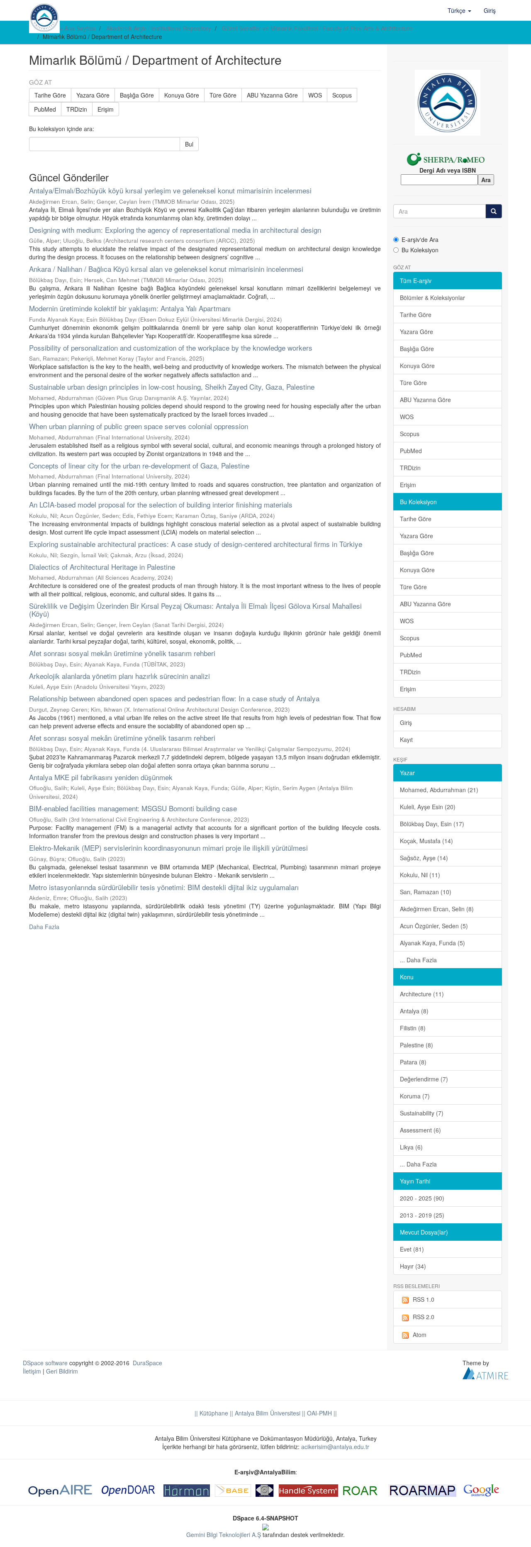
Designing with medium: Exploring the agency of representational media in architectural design (175, 229)
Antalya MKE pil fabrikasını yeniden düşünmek (101, 777)
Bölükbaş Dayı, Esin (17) (432, 824)
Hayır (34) (413, 1266)
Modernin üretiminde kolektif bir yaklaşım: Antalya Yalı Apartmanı (130, 308)
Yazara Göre (93, 95)
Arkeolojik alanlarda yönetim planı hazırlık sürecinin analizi (119, 676)
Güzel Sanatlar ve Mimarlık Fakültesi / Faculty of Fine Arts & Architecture (317, 28)
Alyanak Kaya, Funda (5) (432, 943)
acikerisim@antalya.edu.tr (335, 1446)
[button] (459, 10)
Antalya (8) (414, 1011)
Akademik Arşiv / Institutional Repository (158, 28)
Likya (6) (411, 1147)
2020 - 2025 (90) (422, 1198)
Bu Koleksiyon (420, 250)
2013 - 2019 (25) (422, 1215)
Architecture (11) (422, 994)
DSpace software (45, 1363)
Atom (419, 1334)
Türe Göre (222, 95)
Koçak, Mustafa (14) (426, 841)
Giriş (406, 722)
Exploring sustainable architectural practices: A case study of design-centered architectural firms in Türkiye (195, 544)
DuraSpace (147, 1363)
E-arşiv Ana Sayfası (69, 28)
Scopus (342, 95)
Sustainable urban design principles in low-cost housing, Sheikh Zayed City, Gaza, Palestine (171, 386)
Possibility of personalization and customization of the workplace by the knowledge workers (170, 347)
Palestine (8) (416, 1045)
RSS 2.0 (423, 1317)
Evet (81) (412, 1249)
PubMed (45, 109)
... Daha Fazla (418, 960)
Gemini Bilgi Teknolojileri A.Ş (223, 1534)
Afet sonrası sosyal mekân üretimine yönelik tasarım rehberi (122, 653)
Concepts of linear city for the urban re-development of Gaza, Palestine (139, 465)
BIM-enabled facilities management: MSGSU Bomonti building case (133, 808)
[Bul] (493, 211)
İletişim (32, 1371)
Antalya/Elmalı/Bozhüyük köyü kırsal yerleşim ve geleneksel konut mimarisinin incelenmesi (170, 190)
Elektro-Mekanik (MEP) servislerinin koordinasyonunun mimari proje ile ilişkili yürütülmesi (168, 847)
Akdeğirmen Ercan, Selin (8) (437, 909)
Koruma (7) (415, 1096)
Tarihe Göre (50, 95)
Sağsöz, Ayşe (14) (424, 858)
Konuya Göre (181, 95)
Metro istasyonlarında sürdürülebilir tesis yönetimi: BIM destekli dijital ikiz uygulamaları (164, 887)
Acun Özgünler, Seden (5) (434, 926)
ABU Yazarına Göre (272, 95)
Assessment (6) (420, 1130)
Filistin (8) (413, 1028)
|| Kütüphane (211, 1413)
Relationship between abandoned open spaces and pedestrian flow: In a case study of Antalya (174, 698)
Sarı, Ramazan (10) (425, 892)
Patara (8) (413, 1062)
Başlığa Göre (137, 95)
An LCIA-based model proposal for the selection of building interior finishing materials (160, 504)
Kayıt (406, 739)
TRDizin (76, 109)
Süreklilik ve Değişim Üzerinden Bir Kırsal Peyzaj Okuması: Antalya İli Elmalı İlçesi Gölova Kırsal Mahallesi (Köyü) (195, 609)
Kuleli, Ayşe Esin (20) (427, 807)
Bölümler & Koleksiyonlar (432, 297)
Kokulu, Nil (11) (420, 875)
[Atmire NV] (485, 1372)
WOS (315, 95)
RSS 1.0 (423, 1299)
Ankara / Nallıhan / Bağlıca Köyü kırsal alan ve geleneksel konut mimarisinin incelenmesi (166, 269)
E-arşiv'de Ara (420, 239)
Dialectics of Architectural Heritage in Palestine (102, 566)
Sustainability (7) (421, 1113)
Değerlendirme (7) (424, 1079)
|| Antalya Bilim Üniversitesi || (266, 1413)
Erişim (105, 109)
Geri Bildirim (62, 1371)
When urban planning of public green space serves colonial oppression (138, 426)
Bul (189, 144)
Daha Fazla (44, 926)
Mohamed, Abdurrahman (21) (439, 790)
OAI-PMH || (321, 1413)
